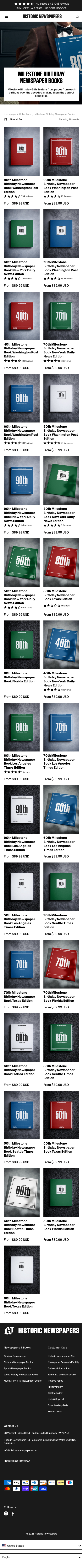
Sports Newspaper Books (17, 1335)
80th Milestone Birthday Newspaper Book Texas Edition (57, 580)
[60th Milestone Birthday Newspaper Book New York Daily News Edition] (21, 228)
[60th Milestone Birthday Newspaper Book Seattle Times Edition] (21, 1163)
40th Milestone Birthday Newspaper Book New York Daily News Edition (57, 662)
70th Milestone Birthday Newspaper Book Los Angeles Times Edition (57, 743)
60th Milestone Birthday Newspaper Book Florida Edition (19, 1044)
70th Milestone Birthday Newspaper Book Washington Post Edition (57, 261)
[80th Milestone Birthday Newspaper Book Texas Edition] (59, 549)
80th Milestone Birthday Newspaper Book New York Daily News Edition (57, 502)
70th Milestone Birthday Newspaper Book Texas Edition (19, 972)
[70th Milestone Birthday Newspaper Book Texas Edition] (21, 940)
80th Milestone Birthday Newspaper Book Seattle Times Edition (57, 1045)
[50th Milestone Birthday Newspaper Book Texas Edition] (59, 1087)
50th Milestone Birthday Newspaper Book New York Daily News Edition (19, 582)
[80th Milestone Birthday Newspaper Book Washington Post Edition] (21, 147)
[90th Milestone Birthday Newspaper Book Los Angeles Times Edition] (21, 789)
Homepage (10, 114)
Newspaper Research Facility (56, 1330)
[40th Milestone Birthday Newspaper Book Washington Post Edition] (21, 308)
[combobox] (40, 1515)
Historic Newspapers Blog (59, 1323)
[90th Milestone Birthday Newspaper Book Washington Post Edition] (59, 147)
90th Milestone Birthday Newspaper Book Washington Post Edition (57, 181)
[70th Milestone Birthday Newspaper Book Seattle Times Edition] (59, 865)
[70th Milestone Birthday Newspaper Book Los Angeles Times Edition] (59, 709)
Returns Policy (52, 1350)
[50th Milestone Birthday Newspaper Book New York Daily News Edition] (21, 549)
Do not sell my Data (55, 1375)
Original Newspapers (15, 1323)
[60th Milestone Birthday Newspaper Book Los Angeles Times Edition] (59, 789)
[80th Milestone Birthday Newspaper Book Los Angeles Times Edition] (21, 709)
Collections (25, 114)
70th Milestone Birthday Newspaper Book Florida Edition (57, 972)
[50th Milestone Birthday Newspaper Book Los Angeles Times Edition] (21, 865)
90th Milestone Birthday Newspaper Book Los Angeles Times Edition (19, 823)
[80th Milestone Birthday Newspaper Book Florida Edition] (21, 629)
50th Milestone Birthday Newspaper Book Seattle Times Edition (19, 1121)
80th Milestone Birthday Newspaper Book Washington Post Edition (19, 181)
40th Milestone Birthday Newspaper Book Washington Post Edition (19, 341)
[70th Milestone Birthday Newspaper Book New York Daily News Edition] (59, 308)
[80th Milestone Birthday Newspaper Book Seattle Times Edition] (59, 1012)
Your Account (52, 1381)
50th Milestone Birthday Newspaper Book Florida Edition (57, 1194)
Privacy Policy (52, 1356)
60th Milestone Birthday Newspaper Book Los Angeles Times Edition (57, 823)
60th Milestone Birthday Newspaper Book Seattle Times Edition (19, 1196)
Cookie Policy (52, 1362)
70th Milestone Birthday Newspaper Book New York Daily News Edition (57, 341)
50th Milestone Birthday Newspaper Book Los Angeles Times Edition (19, 898)
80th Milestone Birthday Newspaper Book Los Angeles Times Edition (19, 743)
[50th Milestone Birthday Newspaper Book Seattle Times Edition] (21, 1087)
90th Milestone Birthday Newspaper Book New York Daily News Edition (19, 502)
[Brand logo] (40, 1298)
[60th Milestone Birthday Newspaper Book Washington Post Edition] (21, 388)
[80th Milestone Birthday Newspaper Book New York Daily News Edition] (59, 468)
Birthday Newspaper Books (18, 1329)
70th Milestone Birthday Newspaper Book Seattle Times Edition (57, 898)
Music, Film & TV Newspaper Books (19, 1349)
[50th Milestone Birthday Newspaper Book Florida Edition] (59, 1163)
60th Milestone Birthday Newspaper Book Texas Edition (19, 1270)
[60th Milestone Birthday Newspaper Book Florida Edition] (21, 1012)
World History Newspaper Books (21, 1342)
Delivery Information (56, 1338)
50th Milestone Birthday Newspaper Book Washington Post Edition (57, 422)
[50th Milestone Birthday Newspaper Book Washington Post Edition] (59, 388)
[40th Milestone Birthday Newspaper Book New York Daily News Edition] (59, 629)
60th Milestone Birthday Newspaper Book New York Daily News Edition (19, 261)
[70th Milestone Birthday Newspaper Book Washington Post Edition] (59, 228)
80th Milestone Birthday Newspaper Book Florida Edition (19, 661)
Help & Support (53, 1369)
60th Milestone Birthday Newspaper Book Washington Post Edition (19, 422)
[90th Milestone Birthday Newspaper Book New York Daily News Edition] (21, 468)
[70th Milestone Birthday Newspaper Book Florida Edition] (59, 940)
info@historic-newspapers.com (20, 1419)
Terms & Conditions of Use (59, 1344)
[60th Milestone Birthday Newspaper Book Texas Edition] (21, 1238)
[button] (6, 16)
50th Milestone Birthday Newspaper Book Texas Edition (57, 1119)
